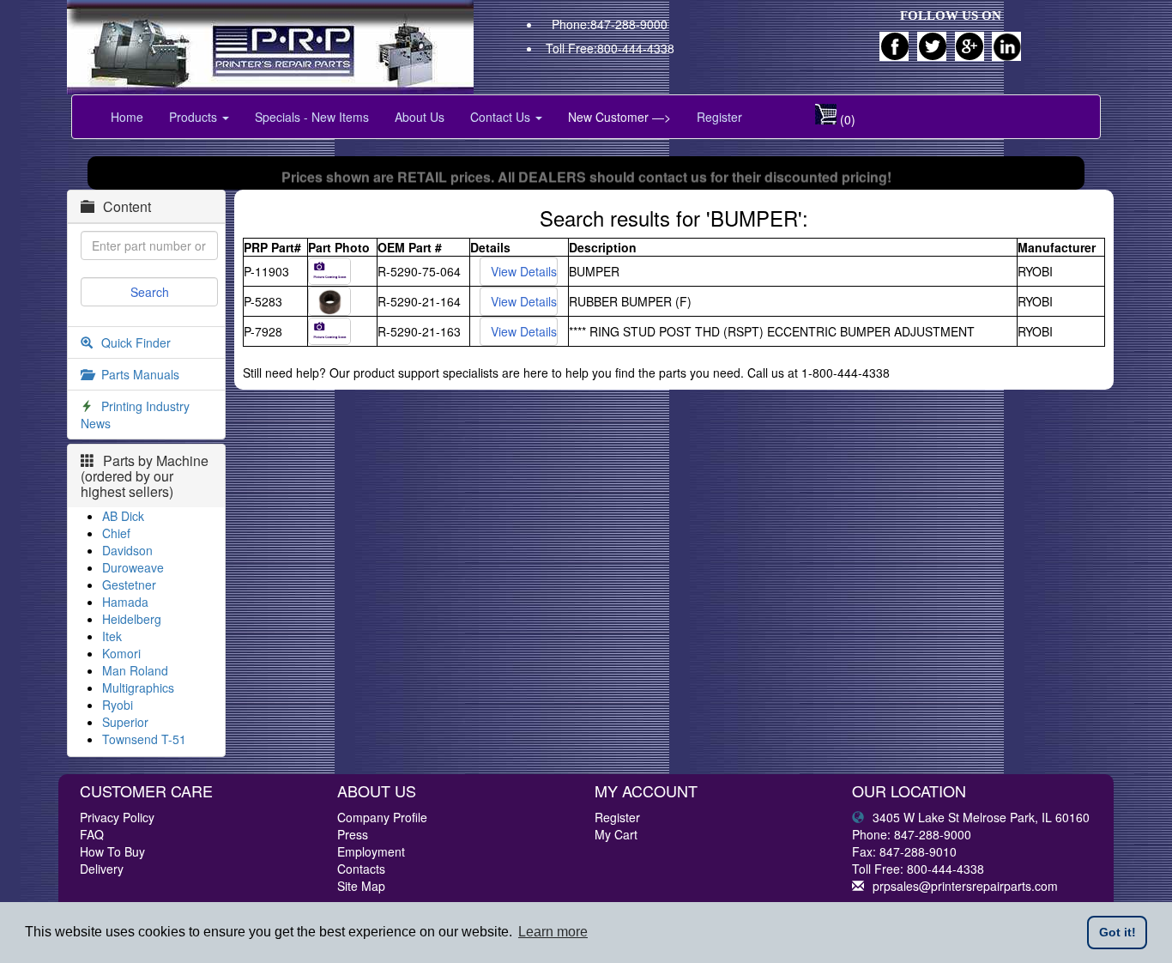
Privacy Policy (117, 817)
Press (352, 834)
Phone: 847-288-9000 (911, 834)
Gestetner (129, 584)
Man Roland (135, 670)
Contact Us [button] (502, 116)
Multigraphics (138, 687)
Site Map (361, 885)
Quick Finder (136, 342)
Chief (116, 533)
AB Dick (123, 515)
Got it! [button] (1117, 932)
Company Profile (382, 817)
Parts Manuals (140, 374)
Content (127, 206)
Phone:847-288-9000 (610, 24)
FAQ (92, 834)
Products (195, 116)
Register (719, 116)
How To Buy (112, 851)
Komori (121, 653)
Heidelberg (131, 618)
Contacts (361, 868)
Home (127, 116)
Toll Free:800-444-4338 (610, 48)
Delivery (102, 868)
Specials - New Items (312, 116)
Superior (125, 721)
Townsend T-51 (144, 739)
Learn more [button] (553, 931)
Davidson (127, 550)
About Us (419, 116)
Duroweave (133, 567)
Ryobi (117, 704)
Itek (112, 636)
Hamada (125, 601)
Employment (371, 851)
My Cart (616, 834)
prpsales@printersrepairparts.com (965, 885)
